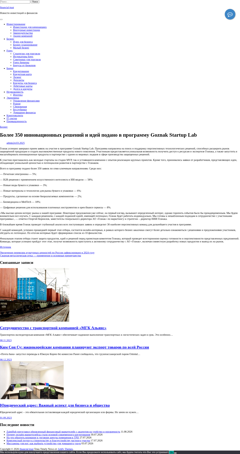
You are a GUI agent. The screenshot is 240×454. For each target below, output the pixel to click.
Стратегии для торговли (26, 53)
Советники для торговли (27, 59)
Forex (10, 50)
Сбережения (20, 106)
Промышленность (17, 121)
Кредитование (21, 71)
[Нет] (175, 453)
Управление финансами (26, 100)
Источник (5, 247)
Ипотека (18, 94)
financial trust (7, 7)
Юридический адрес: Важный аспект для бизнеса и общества (55, 405)
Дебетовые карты (22, 86)
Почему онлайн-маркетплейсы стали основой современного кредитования (48, 434)
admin (10, 143)
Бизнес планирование (25, 44)
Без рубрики (20, 109)
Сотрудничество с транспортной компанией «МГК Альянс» (53, 328)
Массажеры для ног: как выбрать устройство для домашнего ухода (44, 443)
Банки (10, 68)
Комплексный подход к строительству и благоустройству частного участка (48, 440)
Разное (17, 103)
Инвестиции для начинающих (30, 27)
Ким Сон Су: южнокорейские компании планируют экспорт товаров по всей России (74, 347)
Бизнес (10, 38)
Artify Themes (65, 449)
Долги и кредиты (22, 89)
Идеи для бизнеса (23, 41)
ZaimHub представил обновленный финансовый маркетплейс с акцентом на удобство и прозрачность (63, 431)
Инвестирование (16, 24)
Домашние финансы (24, 112)
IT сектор (12, 118)
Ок (171, 452)
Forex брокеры (21, 62)
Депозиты (18, 80)
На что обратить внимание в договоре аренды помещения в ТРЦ (43, 437)
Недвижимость (15, 92)
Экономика (13, 97)
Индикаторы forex (23, 56)
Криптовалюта (15, 115)
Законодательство (23, 33)
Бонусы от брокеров (24, 65)
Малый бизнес (21, 47)
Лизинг (17, 77)
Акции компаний (22, 36)
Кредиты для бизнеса (25, 83)
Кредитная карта (22, 74)
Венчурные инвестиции (26, 30)
